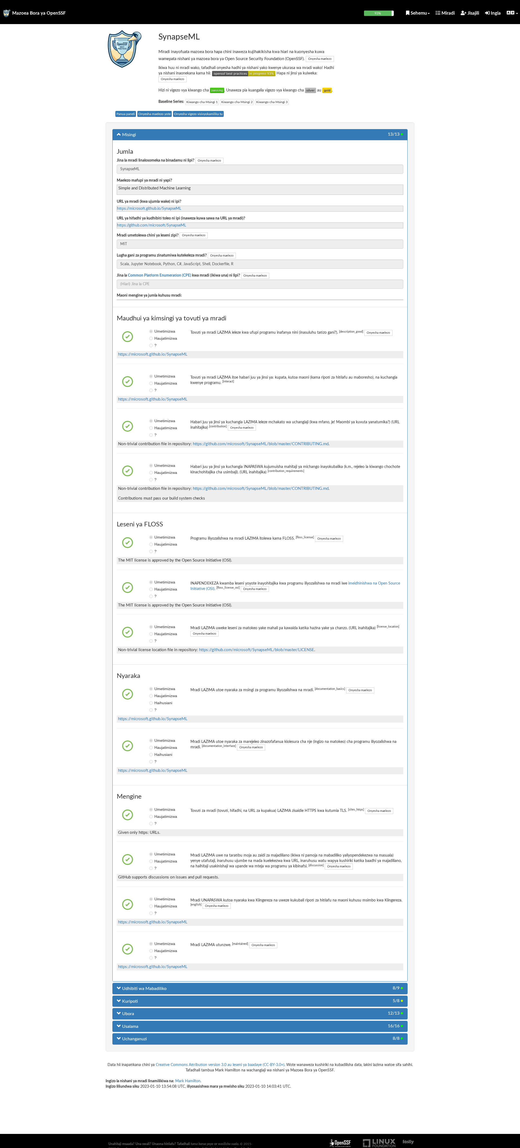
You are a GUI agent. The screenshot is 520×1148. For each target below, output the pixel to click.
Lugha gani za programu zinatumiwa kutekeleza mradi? (162, 255)
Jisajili (472, 13)
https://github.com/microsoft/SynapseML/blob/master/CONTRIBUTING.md (261, 444)
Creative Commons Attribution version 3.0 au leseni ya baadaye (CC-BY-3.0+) (220, 1065)
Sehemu (418, 13)
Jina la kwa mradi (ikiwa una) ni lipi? (178, 275)
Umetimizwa (158, 331)
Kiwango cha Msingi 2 (237, 102)
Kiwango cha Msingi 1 (202, 102)
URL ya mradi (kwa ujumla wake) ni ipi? (149, 202)
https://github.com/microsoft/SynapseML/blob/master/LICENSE (256, 650)
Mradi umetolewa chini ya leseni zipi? (147, 235)
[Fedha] (310, 90)
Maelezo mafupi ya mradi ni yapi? (144, 180)
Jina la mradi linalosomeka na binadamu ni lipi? (155, 160)
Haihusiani (158, 703)
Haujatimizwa (158, 338)
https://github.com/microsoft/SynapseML (151, 225)
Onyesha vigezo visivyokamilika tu (198, 114)
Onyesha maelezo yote (154, 114)
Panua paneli (125, 114)
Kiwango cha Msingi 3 (272, 102)
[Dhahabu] (327, 90)
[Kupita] (217, 90)
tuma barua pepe (202, 1144)
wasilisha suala (228, 1144)
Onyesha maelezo (320, 58)
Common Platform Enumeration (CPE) (159, 275)
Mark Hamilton (187, 1081)
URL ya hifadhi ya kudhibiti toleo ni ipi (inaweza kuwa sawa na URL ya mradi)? (181, 218)
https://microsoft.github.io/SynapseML (149, 209)
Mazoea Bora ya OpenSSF (39, 13)
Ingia (495, 13)
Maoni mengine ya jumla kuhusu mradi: (149, 295)
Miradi (447, 13)
